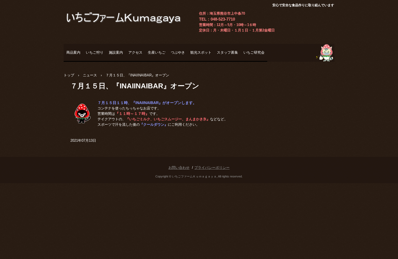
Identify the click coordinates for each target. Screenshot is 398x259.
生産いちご (156, 52)
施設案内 (116, 52)
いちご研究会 (254, 52)
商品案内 (73, 52)
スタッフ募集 (227, 52)
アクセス (135, 52)
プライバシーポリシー (212, 168)
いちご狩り (94, 52)
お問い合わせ (179, 168)
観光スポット (200, 52)
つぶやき (178, 52)
